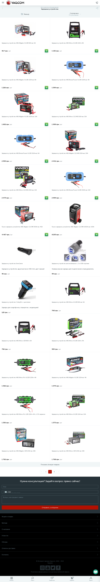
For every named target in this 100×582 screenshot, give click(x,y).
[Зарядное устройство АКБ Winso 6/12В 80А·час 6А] (75, 289)
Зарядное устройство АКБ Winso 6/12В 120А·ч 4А (68, 341)
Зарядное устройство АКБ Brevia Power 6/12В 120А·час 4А (70, 80)
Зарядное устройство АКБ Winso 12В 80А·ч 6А (17, 341)
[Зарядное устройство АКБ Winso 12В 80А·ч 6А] (25, 328)
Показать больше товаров (50, 465)
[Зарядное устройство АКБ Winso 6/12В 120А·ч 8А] (75, 30)
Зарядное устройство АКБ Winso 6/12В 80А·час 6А (68, 302)
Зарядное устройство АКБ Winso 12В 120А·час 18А (68, 451)
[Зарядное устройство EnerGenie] (25, 250)
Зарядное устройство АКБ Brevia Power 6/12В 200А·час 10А (71, 190)
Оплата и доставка (8, 548)
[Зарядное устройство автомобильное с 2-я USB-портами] (75, 250)
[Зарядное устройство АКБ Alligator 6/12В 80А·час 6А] (25, 30)
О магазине (6, 529)
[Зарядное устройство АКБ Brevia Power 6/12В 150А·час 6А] (25, 140)
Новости (5, 536)
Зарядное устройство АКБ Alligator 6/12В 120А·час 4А (69, 377)
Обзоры (4, 542)
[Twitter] (53, 567)
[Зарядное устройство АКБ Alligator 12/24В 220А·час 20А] (75, 140)
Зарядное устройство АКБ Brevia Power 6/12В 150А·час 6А (20, 153)
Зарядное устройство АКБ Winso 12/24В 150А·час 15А (69, 116)
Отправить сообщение (50, 508)
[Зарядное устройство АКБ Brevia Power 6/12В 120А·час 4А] (75, 67)
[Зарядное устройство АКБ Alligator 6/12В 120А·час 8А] (25, 67)
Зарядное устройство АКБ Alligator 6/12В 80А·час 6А (19, 43)
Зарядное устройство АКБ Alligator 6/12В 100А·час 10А (19, 116)
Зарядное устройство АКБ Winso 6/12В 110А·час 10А (69, 414)
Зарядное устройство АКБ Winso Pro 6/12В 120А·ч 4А (19, 377)
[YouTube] (47, 567)
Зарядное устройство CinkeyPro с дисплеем (16, 302)
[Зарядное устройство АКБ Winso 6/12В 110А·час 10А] (75, 401)
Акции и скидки (7, 516)
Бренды (4, 523)
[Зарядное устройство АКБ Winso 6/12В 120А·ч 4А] (75, 328)
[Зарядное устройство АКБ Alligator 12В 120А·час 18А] (25, 438)
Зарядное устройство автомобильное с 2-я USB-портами (70, 263)
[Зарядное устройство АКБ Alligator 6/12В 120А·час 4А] (75, 364)
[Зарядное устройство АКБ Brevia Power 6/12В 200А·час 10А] (75, 177)
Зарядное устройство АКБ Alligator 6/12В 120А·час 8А (19, 80)
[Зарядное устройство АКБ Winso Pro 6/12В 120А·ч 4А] (25, 364)
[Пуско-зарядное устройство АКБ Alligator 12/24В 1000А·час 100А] (75, 214)
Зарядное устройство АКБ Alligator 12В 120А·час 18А (18, 451)
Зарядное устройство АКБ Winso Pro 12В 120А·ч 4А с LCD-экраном (23, 414)
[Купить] (46, 50)
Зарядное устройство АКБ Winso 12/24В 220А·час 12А (19, 190)
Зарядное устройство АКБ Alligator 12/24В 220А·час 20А (70, 153)
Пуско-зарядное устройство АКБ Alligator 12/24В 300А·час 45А (22, 227)
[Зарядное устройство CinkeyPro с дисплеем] (25, 289)
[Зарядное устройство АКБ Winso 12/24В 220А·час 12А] (25, 177)
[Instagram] (42, 567)
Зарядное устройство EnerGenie (12, 263)
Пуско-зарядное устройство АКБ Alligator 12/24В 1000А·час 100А (73, 227)
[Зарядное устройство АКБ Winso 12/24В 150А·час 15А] (75, 103)
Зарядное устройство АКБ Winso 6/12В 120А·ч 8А (68, 43)
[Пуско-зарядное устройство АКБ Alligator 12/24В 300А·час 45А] (25, 214)
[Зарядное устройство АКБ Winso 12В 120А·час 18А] (75, 438)
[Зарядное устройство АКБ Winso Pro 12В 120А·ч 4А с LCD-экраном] (25, 401)
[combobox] (6, 492)
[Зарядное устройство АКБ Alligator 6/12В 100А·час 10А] (25, 103)
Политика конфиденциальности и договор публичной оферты (50, 572)
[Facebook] (58, 567)
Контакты (5, 555)
